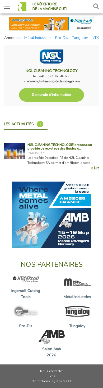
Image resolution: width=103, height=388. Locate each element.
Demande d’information (51, 94)
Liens (51, 376)
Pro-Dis (61, 37)
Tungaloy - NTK (85, 37)
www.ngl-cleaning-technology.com (53, 81)
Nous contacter (51, 371)
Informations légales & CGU (52, 381)
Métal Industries (38, 37)
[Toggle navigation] (7, 6)
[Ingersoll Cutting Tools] (51, 23)
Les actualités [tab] (22, 124)
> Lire (95, 168)
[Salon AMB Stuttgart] (51, 214)
